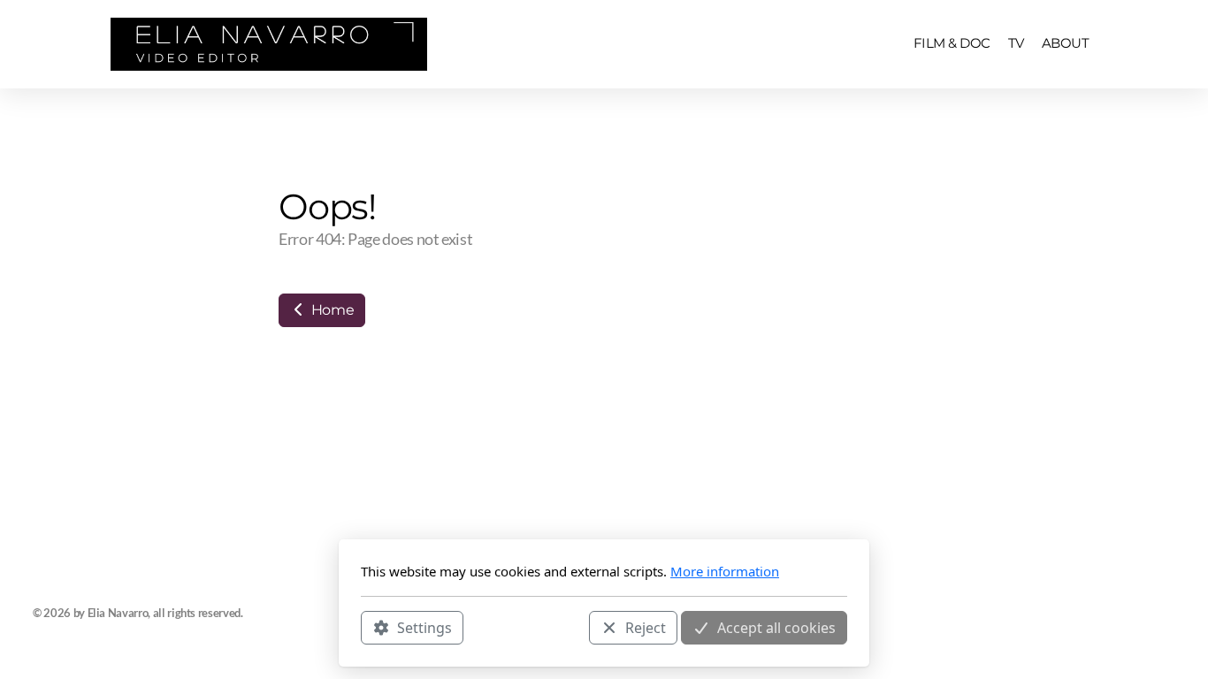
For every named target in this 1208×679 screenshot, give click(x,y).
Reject (645, 627)
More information (724, 571)
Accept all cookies (776, 627)
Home (331, 309)
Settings (424, 627)
